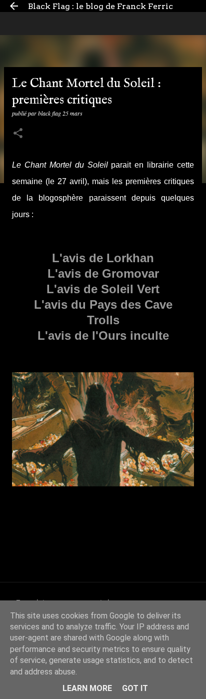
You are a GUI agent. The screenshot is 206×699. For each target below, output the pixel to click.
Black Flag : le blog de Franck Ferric (100, 6)
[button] (18, 134)
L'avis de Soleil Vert (103, 289)
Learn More (87, 688)
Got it (135, 688)
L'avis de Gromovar (103, 273)
